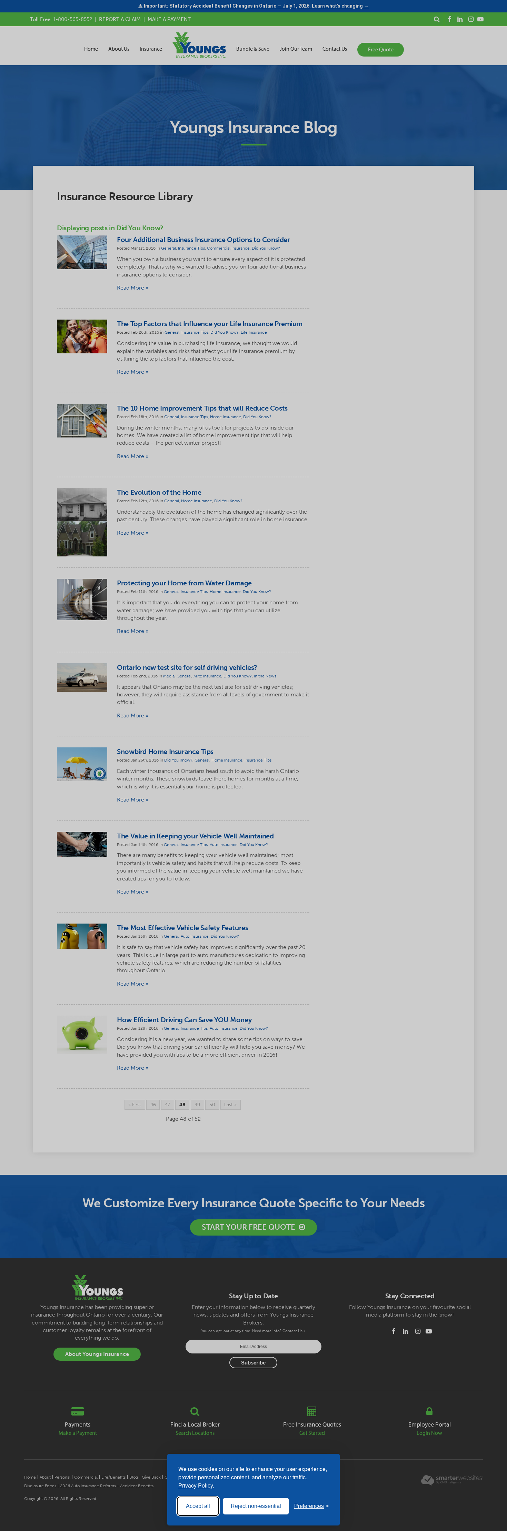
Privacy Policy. (196, 1485)
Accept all (198, 1506)
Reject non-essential (256, 1506)
